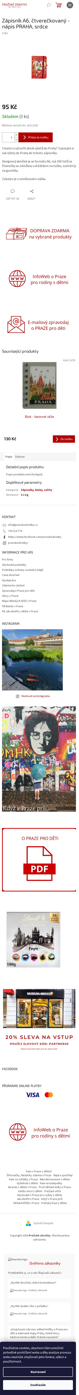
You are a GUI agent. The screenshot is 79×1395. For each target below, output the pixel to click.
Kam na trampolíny (51, 1183)
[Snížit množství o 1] (16, 139)
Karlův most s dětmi (30, 1191)
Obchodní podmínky (14, 565)
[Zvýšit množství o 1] (16, 135)
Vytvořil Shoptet (43, 1224)
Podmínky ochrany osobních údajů (22, 570)
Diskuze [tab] (20, 457)
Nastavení (38, 1372)
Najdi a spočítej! (63, 1175)
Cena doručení (10, 575)
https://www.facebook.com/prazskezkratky (34, 537)
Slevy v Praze (10, 596)
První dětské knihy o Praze (55, 1187)
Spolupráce (9, 580)
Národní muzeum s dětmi (55, 1179)
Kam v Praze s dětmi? (39, 1171)
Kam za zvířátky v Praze (23, 1179)
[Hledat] (49, 5)
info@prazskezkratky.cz (23, 525)
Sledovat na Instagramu (35, 696)
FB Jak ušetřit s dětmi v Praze (20, 611)
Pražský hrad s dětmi (54, 1203)
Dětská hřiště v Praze (26, 1203)
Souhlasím (38, 1385)
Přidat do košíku (38, 137)
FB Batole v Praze (12, 606)
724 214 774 (15, 531)
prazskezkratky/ (18, 543)
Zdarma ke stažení (13, 586)
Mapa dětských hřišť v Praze (19, 601)
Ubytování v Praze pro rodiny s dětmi (39, 1195)
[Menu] (70, 5)
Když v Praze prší (51, 1199)
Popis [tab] (8, 457)
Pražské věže (52, 1191)
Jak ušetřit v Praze (28, 1199)
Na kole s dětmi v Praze (22, 1187)
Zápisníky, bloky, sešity (36, 490)
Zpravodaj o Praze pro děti (18, 591)
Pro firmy (7, 560)
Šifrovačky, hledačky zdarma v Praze (29, 1175)
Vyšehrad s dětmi (27, 1183)
